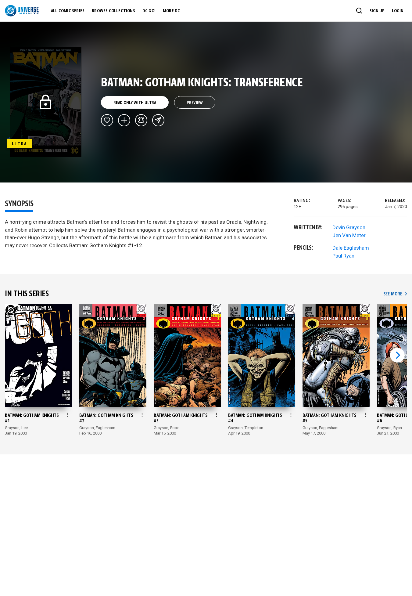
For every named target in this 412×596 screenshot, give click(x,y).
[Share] (158, 120)
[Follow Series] (141, 120)
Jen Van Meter (349, 235)
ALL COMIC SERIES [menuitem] (67, 11)
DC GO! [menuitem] (149, 11)
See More (395, 294)
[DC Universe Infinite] (22, 11)
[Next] (397, 355)
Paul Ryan (343, 256)
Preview (195, 103)
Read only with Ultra (134, 103)
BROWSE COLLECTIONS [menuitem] (113, 11)
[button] (359, 10)
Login (397, 11)
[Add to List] (124, 120)
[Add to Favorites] (107, 120)
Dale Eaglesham (350, 248)
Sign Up (377, 11)
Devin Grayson (348, 227)
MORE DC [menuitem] (171, 11)
